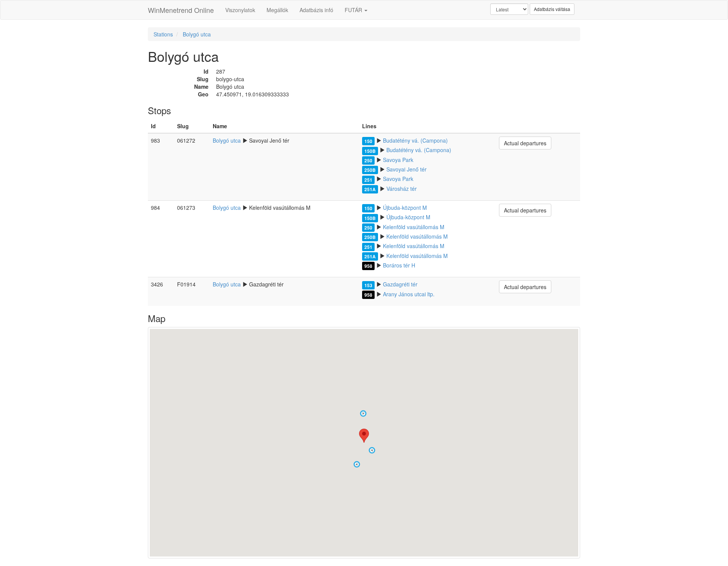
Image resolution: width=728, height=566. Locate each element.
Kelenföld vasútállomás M (413, 227)
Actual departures (525, 143)
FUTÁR (354, 10)
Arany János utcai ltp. (409, 294)
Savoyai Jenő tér (406, 169)
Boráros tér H (399, 265)
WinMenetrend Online (181, 10)
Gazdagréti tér (400, 284)
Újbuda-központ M (405, 207)
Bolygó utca (197, 34)
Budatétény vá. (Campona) (415, 140)
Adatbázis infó (316, 10)
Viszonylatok (240, 10)
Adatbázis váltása (552, 9)
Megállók (277, 10)
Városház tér (401, 188)
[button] (363, 413)
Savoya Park (398, 160)
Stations (163, 34)
